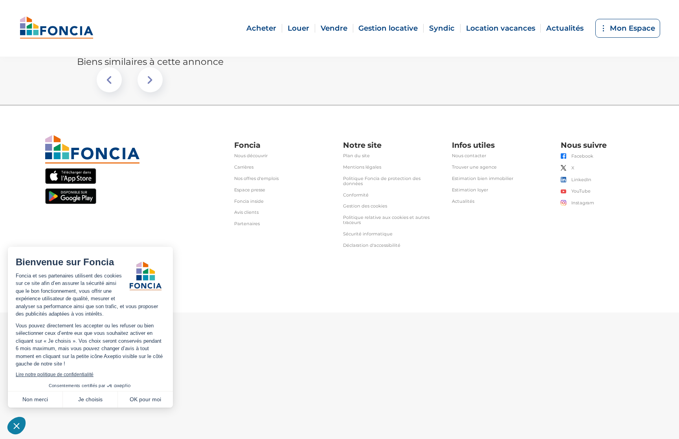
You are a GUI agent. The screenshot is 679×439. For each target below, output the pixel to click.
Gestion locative (388, 28)
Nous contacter (469, 155)
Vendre (334, 28)
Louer (298, 28)
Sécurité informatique (368, 234)
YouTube (581, 191)
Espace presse (249, 190)
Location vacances (500, 28)
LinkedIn (581, 179)
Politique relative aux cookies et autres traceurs (386, 220)
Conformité (356, 195)
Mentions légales (362, 167)
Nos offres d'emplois (256, 178)
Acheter (261, 28)
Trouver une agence (474, 167)
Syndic (442, 28)
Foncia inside (249, 201)
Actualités (565, 28)
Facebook (582, 156)
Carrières (243, 167)
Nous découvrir (251, 155)
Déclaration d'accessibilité (371, 245)
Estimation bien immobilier (482, 178)
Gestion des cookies (365, 206)
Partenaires (247, 223)
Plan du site (356, 155)
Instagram (582, 203)
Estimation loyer (470, 190)
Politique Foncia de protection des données (381, 181)
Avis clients (246, 212)
